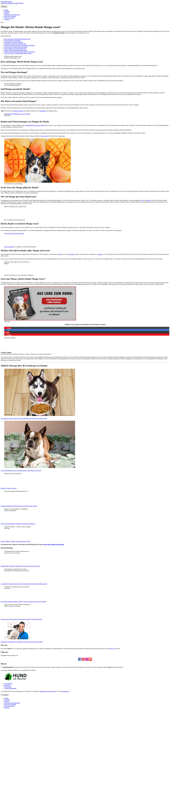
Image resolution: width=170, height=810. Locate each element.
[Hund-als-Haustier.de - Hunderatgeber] (12, 3)
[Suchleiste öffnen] (2, 22)
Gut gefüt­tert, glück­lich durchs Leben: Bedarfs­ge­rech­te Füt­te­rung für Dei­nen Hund (24, 418)
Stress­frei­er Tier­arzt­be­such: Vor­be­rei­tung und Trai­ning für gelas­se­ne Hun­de (22, 642)
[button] (7, 328)
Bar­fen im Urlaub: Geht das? (9, 488)
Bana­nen (72, 254)
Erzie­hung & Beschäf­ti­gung (12, 14)
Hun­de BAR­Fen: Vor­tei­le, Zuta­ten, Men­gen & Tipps (15, 541)
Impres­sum (7, 685)
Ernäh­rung (7, 11)
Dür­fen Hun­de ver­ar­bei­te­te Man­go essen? (16, 50)
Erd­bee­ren (100, 254)
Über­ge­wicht (43, 136)
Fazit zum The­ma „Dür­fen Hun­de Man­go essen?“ (18, 53)
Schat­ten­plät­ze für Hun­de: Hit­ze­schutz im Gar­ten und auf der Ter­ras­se (20, 566)
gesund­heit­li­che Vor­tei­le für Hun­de (35, 125)
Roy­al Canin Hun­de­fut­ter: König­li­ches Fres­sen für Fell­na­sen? (18, 523)
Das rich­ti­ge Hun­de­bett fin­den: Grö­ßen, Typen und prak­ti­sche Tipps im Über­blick (23, 601)
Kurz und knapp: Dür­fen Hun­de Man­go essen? (17, 39)
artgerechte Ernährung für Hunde (53, 544)
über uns (112, 648)
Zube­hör (6, 13)
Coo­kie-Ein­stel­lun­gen (10, 688)
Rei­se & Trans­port (9, 18)
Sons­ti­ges (7, 19)
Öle (143, 200)
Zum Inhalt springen (6, 1)
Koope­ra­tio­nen (8, 683)
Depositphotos (65, 691)
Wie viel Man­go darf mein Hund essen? (15, 48)
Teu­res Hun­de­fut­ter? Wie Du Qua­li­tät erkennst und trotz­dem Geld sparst (21, 470)
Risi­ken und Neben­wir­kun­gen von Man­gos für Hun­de (19, 45)
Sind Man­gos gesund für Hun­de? (13, 42)
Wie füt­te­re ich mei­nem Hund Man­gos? (15, 44)
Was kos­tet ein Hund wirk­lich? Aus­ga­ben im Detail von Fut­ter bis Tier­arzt (21, 619)
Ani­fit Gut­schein (9, 247)
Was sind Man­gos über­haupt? (12, 40)
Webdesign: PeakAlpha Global (47, 691)
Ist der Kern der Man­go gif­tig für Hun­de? (15, 47)
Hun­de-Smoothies (18, 111)
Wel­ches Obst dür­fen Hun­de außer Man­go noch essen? (19, 51)
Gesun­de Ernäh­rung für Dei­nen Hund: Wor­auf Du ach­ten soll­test (19, 506)
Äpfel (59, 254)
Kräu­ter (149, 200)
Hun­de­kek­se (42, 111)
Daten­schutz (7, 686)
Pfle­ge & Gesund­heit (10, 16)
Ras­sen (6, 10)
